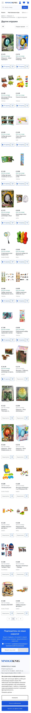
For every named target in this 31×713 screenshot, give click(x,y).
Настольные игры (13, 12)
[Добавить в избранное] (12, 66)
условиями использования (19, 643)
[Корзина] (28, 3)
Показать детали (7, 692)
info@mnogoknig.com (7, 669)
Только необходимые (15, 703)
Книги (3, 12)
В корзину (7, 66)
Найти (25, 7)
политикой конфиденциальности (15, 645)
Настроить (15, 697)
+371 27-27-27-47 (6, 671)
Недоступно (20, 379)
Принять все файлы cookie (14, 708)
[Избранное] (24, 3)
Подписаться (23, 650)
